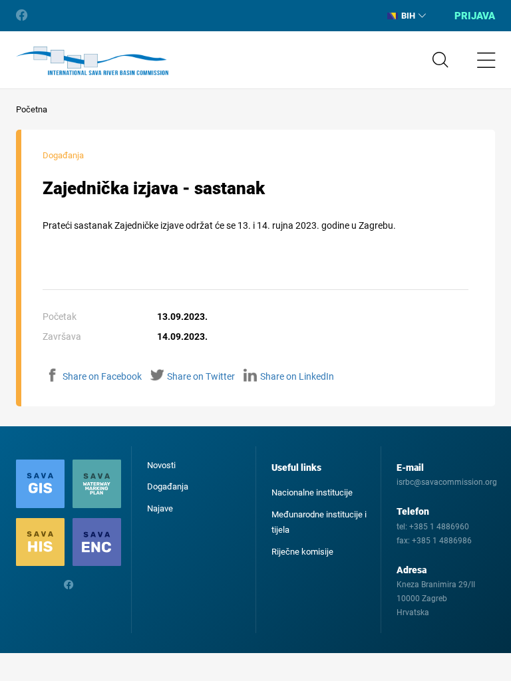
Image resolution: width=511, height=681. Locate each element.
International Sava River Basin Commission (92, 61)
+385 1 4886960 (439, 526)
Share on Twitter (201, 376)
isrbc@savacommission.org (447, 482)
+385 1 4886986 (442, 540)
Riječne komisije (302, 552)
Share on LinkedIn (297, 376)
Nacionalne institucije (312, 492)
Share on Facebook (102, 376)
